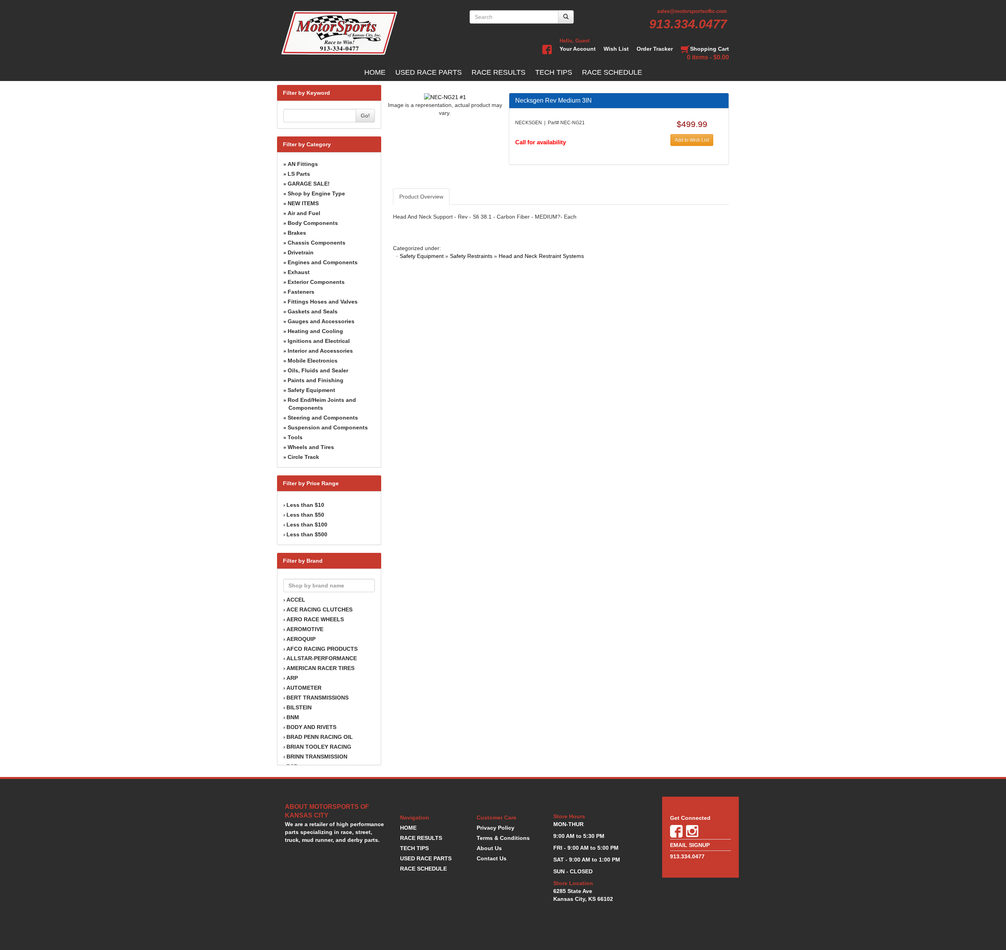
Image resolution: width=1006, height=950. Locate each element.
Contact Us (492, 858)
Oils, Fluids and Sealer (318, 370)
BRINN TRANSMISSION (316, 756)
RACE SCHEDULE (612, 72)
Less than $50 (305, 515)
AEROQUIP (301, 639)
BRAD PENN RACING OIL (319, 737)
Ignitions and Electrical (319, 341)
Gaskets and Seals (313, 311)
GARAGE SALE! (309, 183)
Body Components (313, 223)
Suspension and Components (328, 427)
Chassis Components (316, 242)
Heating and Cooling (315, 331)
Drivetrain (301, 252)
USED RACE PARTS (428, 72)
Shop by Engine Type (316, 193)
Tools (295, 437)
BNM (292, 717)
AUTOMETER (303, 688)
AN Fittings (303, 164)
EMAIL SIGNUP (690, 845)
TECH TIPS (553, 72)
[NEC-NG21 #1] (445, 97)
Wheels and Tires (311, 447)
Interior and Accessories (320, 351)
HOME (375, 72)
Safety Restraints (471, 256)
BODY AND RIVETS (311, 727)
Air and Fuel (304, 213)
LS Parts (299, 174)
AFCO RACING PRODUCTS (322, 649)
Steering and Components (323, 417)
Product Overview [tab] (421, 196)
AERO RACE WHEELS (315, 619)
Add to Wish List (692, 140)
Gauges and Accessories (321, 321)
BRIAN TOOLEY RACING (318, 747)
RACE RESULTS (498, 72)
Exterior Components (316, 282)
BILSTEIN (299, 707)
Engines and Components (323, 262)
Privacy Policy (495, 828)
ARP (292, 678)
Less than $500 (306, 534)
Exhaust (299, 272)
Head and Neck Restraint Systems (541, 256)
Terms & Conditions (503, 838)
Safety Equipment (311, 390)
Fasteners (301, 292)
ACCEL (295, 600)
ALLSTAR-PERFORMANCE (321, 658)
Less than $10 (305, 505)
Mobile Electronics (313, 360)
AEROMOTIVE (304, 629)
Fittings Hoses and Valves (323, 301)
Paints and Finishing (315, 380)
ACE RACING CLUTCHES (319, 609)
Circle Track (303, 457)
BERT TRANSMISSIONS (317, 697)
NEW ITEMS (303, 203)
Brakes (297, 233)
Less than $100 (306, 524)
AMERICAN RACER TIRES (320, 668)
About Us (489, 848)
